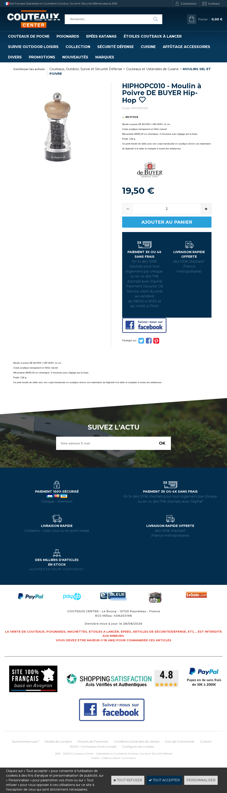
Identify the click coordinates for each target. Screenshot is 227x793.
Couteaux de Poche (28, 36)
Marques (104, 57)
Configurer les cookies (138, 746)
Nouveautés (75, 57)
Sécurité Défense (115, 47)
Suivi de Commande (179, 741)
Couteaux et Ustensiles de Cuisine (152, 69)
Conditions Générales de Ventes (136, 741)
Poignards (68, 36)
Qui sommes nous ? (25, 741)
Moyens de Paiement (93, 741)
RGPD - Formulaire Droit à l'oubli (93, 746)
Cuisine (148, 47)
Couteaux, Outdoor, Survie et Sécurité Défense (85, 69)
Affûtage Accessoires (186, 47)
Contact (214, 3)
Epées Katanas (101, 36)
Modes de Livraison (58, 741)
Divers (15, 57)
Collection (78, 47)
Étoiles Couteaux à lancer (153, 36)
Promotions (42, 57)
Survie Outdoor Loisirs (33, 47)
